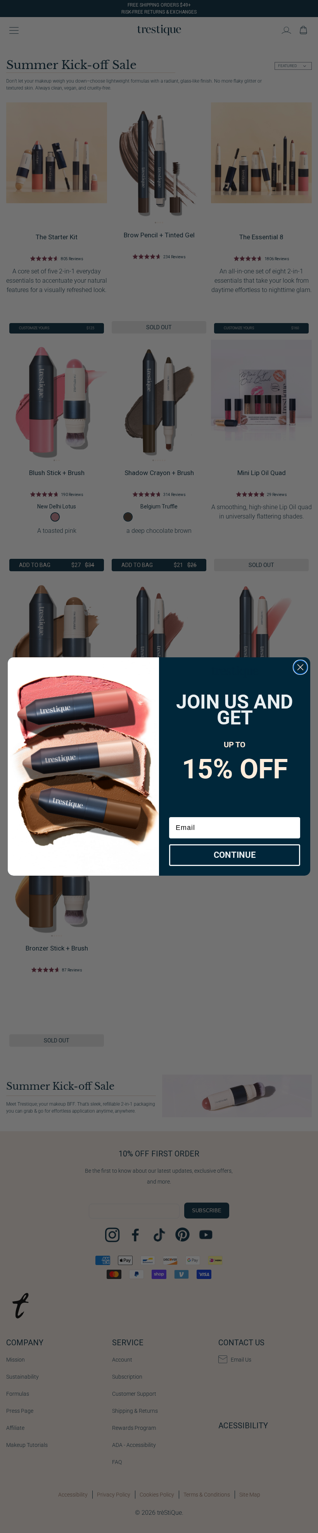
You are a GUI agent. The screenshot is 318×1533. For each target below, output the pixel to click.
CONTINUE (235, 855)
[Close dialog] (300, 667)
